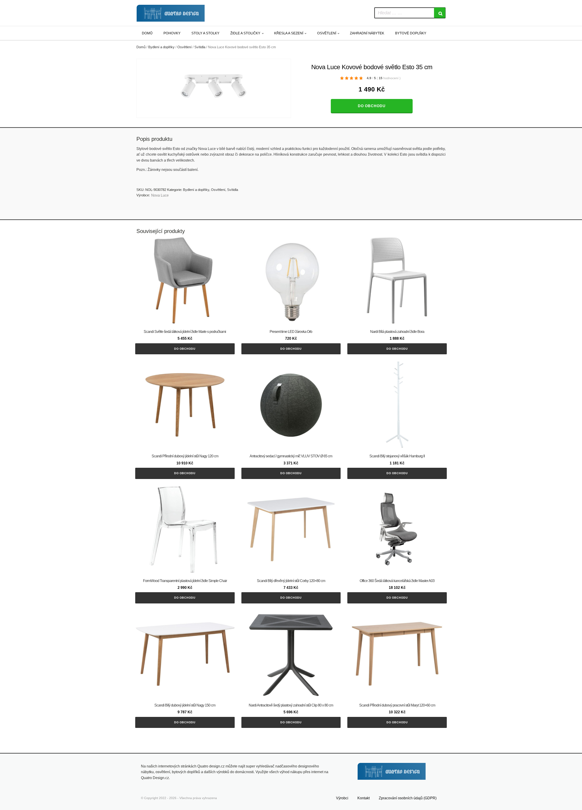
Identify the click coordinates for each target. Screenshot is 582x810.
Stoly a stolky (205, 33)
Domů (147, 33)
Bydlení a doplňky (161, 47)
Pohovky (172, 33)
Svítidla (199, 47)
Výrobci (342, 798)
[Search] (439, 13)
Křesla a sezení (288, 33)
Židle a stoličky (245, 33)
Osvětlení (326, 33)
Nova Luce (160, 195)
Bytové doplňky (410, 33)
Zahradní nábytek (367, 33)
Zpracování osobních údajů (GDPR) (407, 798)
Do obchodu (372, 106)
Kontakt (363, 798)
